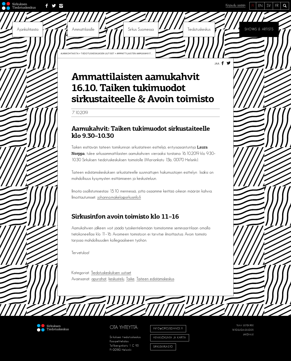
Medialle (248, 334)
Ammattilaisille (83, 29)
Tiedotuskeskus (198, 29)
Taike (130, 279)
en (260, 6)
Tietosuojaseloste (243, 330)
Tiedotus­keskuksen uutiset (97, 53)
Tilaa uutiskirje (245, 325)
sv (269, 6)
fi (253, 6)
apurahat (99, 279)
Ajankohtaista (27, 29)
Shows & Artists (259, 29)
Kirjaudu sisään (235, 5)
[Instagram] (61, 6)
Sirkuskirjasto (163, 346)
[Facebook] (47, 6)
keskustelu (116, 279)
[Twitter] (54, 6)
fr (277, 6)
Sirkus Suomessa (141, 29)
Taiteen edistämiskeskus (155, 279)
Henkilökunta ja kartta (169, 337)
